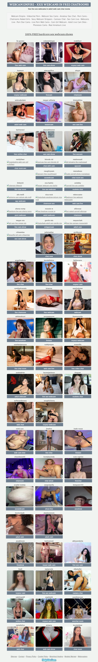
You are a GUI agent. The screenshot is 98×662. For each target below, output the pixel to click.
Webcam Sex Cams (50, 16)
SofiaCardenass (20, 400)
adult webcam (49, 215)
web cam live (77, 203)
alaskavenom (49, 513)
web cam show (49, 649)
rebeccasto (77, 194)
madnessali (77, 159)
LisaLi (20, 569)
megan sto (20, 220)
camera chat (78, 593)
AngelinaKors (20, 260)
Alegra (77, 70)
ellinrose (77, 208)
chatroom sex (49, 203)
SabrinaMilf (20, 597)
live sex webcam (49, 189)
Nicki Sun (20, 428)
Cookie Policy (43, 656)
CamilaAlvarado (20, 288)
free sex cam (78, 565)
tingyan (78, 372)
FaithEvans (77, 260)
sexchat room (77, 621)
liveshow (20, 565)
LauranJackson (49, 372)
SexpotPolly (49, 485)
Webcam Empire (18, 16)
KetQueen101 (78, 485)
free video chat (78, 368)
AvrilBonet (78, 232)
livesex (49, 340)
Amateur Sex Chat (68, 16)
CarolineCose (77, 597)
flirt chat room (20, 189)
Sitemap (14, 656)
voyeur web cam (77, 65)
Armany (49, 625)
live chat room (20, 368)
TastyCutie (49, 569)
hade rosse (78, 428)
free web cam (20, 65)
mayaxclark (77, 220)
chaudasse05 (19, 457)
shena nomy (20, 208)
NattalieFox (20, 625)
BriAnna (49, 288)
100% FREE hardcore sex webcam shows (49, 34)
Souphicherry (49, 400)
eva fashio (49, 183)
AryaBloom (20, 541)
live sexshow (20, 340)
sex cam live (78, 124)
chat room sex (20, 168)
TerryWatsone (49, 316)
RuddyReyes (49, 344)
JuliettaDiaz (49, 232)
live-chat (49, 284)
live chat (20, 284)
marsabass (77, 171)
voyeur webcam (20, 95)
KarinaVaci (20, 130)
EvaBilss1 (78, 41)
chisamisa (20, 232)
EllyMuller (78, 569)
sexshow (78, 509)
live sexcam (77, 154)
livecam (49, 95)
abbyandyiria (77, 541)
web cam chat (19, 452)
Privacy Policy (31, 656)
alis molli (20, 194)
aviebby (77, 183)
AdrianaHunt (20, 316)
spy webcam (20, 201)
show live (49, 509)
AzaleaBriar (20, 372)
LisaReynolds (78, 316)
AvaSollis (77, 344)
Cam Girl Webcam (59, 22)
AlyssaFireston (49, 130)
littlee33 (20, 183)
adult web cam (20, 124)
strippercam (49, 227)
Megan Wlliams (49, 100)
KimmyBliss (77, 100)
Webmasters (82, 656)
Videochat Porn (33, 16)
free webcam (49, 312)
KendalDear (77, 625)
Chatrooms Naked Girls (20, 19)
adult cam (78, 227)
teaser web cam (49, 565)
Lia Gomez (20, 41)
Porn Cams (82, 16)
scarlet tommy (19, 485)
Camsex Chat (60, 19)
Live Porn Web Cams (41, 22)
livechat (78, 481)
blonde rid (49, 159)
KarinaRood (49, 541)
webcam (77, 312)
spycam (78, 166)
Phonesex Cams (40, 25)
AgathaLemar (78, 288)
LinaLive (49, 428)
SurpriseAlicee (77, 130)
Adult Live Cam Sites (77, 22)
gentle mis (49, 220)
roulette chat (78, 189)
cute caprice (78, 457)
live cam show (49, 65)
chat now (49, 256)
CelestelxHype (49, 41)
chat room (78, 649)
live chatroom (20, 312)
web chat (20, 424)
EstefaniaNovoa (20, 344)
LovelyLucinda (49, 457)
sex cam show (49, 154)
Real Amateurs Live (57, 25)
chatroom (78, 95)
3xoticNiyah (19, 513)
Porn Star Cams (23, 22)
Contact (21, 656)
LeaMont (20, 70)
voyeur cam (77, 284)
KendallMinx (49, 260)
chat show (78, 256)
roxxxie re (49, 208)
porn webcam (20, 215)
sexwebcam (49, 177)
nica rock (49, 194)
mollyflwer (20, 159)
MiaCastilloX (49, 70)
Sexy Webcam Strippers (42, 19)
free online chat (20, 154)
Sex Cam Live (73, 19)
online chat (20, 621)
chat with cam (49, 166)
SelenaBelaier (20, 100)
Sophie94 (49, 597)
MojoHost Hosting (56, 656)
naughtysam (49, 171)
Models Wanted (70, 656)
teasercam (49, 124)
